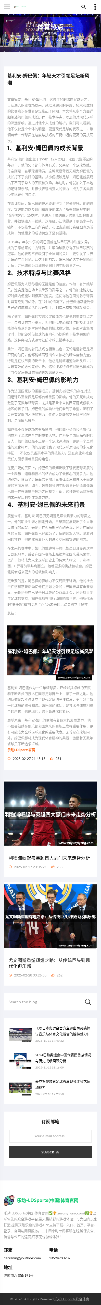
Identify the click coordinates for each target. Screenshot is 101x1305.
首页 (14, 39)
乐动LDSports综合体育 (71, 1299)
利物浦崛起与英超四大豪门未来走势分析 (49, 858)
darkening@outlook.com (22, 1258)
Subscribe (50, 1152)
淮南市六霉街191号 (19, 1275)
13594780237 (60, 1258)
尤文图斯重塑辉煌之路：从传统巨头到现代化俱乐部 (49, 963)
